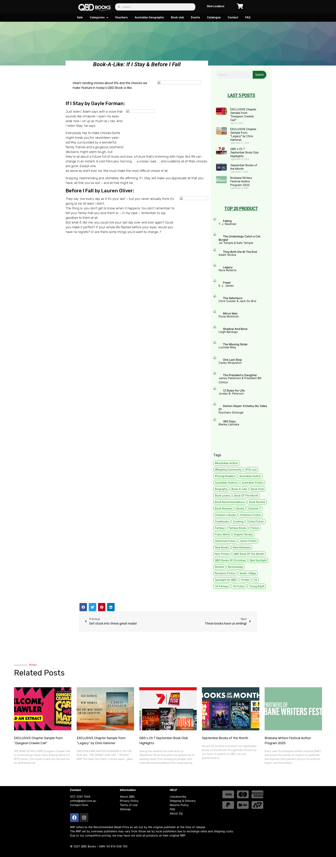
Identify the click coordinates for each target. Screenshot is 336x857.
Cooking (238, 521)
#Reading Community (228, 469)
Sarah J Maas (248, 573)
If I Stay (74, 103)
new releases (242, 547)
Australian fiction (252, 482)
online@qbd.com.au (83, 801)
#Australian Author (226, 463)
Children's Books (225, 515)
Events (195, 17)
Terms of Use (129, 805)
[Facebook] (74, 817)
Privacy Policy (129, 801)
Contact (233, 17)
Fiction (255, 528)
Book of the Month (246, 495)
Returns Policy (179, 805)
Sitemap (125, 809)
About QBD (127, 796)
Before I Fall (80, 191)
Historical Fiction (225, 541)
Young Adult (256, 586)
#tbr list (251, 469)
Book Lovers (222, 495)
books (240, 508)
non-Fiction (222, 554)
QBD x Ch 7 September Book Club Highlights (244, 152)
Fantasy (220, 528)
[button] (83, 607)
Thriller (245, 579)
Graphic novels (243, 534)
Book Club (257, 489)
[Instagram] (84, 817)
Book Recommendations (230, 502)
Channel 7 (254, 508)
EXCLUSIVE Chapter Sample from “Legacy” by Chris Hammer (243, 134)
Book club (177, 17)
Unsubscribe (178, 796)
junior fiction (248, 541)
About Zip (176, 813)
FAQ (247, 17)
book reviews (223, 508)
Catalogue (214, 17)
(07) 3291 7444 (80, 796)
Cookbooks (222, 521)
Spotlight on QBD (226, 579)
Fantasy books (238, 528)
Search (259, 74)
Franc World (222, 534)
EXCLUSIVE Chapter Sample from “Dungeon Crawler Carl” (243, 115)
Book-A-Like (239, 489)
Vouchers (121, 17)
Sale (80, 17)
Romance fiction (225, 573)
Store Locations (215, 6)
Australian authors (226, 482)
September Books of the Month (225, 738)
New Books (222, 547)
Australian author (250, 476)
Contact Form (79, 805)
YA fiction (239, 586)
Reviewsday (235, 566)
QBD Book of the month (249, 554)
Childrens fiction (250, 515)
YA (255, 579)
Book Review (257, 502)
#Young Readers (225, 476)
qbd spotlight (258, 560)
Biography (221, 489)
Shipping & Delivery (183, 801)
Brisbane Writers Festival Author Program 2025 (241, 181)
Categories (97, 17)
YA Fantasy (222, 586)
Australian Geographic (149, 17)
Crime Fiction (255, 521)
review (219, 566)
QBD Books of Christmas (230, 560)
